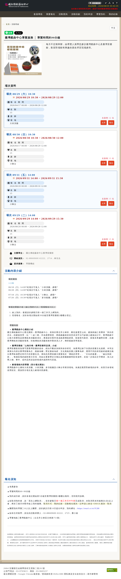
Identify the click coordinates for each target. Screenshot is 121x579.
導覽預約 (100, 14)
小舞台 (13, 164)
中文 (113, 28)
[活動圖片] (23, 59)
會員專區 (38, 14)
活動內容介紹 (13, 270)
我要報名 (50, 14)
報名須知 (10, 479)
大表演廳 (14, 123)
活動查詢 (63, 14)
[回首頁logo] (19, 3)
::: (4, 24)
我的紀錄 (113, 14)
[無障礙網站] (112, 571)
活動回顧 (75, 14)
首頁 (8, 24)
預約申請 (88, 14)
